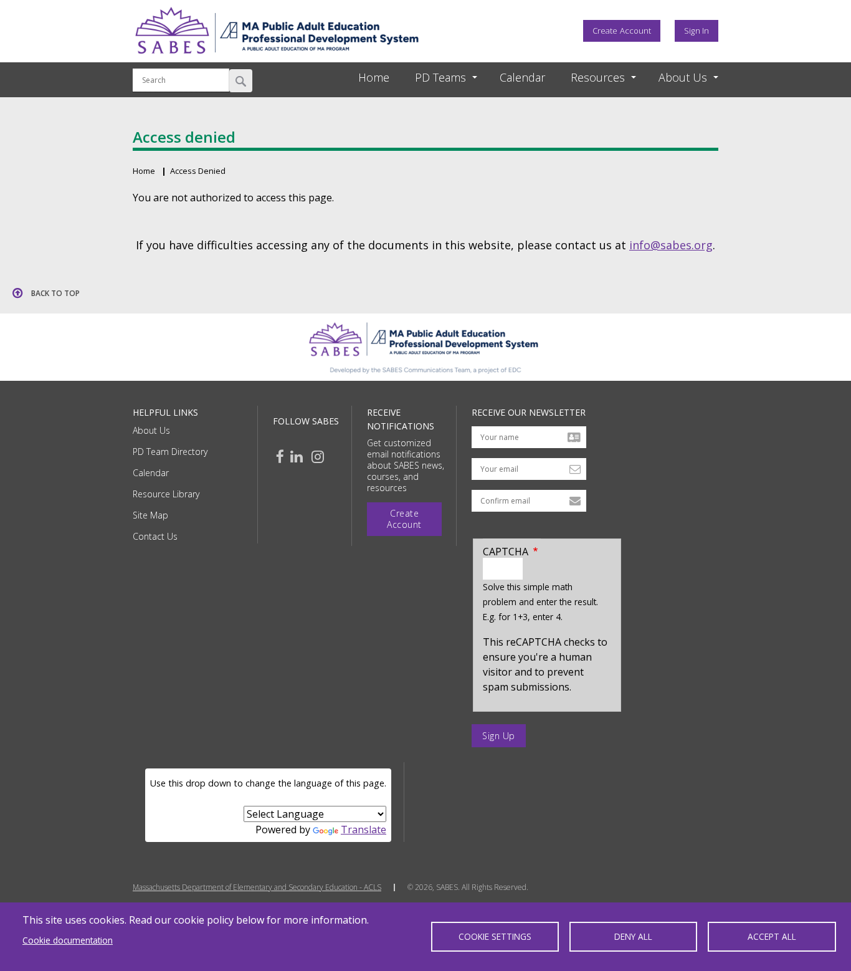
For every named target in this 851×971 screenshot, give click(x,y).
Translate (363, 829)
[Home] (277, 58)
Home (144, 170)
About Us (151, 430)
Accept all (772, 936)
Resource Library (166, 494)
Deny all (633, 936)
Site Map (150, 515)
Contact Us (155, 536)
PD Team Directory (170, 451)
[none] (434, 78)
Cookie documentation (67, 940)
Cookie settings (495, 936)
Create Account (621, 30)
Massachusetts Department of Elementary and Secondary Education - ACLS (257, 887)
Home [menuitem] (373, 77)
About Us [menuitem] (682, 77)
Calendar (151, 473)
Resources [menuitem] (598, 77)
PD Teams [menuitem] (440, 77)
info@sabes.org (671, 244)
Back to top (55, 293)
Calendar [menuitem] (522, 77)
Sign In (696, 30)
